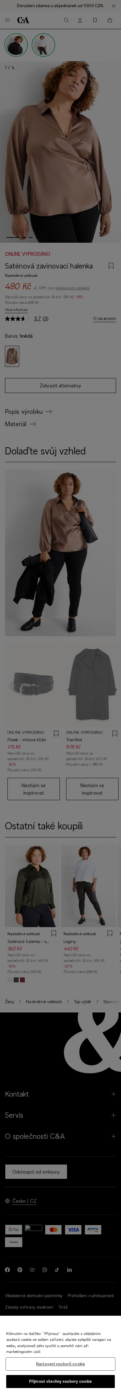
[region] (60, 1354)
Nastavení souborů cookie (60, 1363)
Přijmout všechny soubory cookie (60, 1381)
